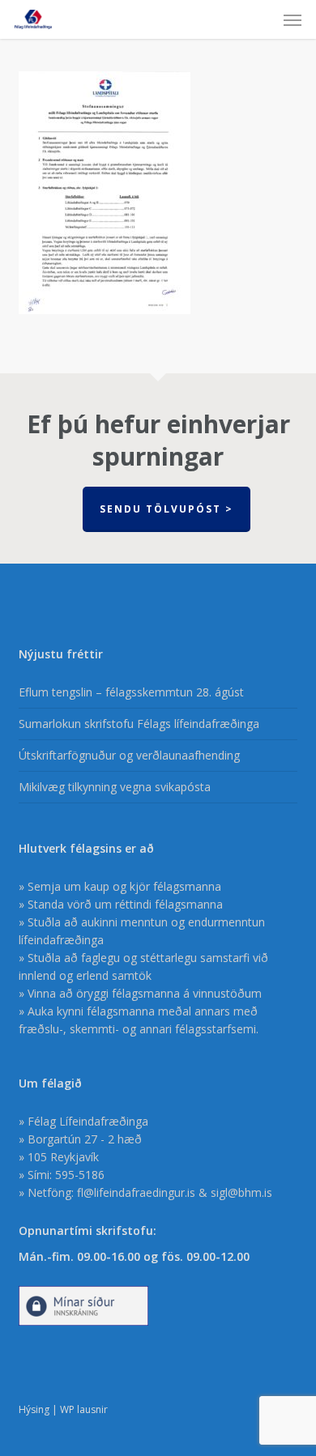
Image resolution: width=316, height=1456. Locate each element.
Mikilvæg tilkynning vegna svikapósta (115, 786)
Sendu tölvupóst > (166, 509)
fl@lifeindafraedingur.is (136, 1192)
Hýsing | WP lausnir (63, 1409)
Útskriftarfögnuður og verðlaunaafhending (129, 755)
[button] (292, 19)
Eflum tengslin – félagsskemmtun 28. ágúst (131, 692)
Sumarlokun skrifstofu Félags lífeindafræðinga (139, 723)
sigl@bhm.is (241, 1192)
